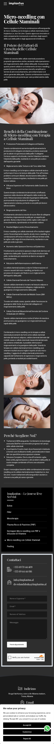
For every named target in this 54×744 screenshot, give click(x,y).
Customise (27, 732)
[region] (27, 724)
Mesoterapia (12, 518)
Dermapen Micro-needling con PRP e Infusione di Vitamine (23, 532)
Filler (9, 512)
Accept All (27, 725)
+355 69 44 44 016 (22, 571)
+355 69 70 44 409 (22, 567)
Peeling (10, 546)
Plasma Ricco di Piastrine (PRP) (21, 524)
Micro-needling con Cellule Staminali (23, 540)
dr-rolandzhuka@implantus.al (29, 584)
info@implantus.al (23, 579)
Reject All (27, 739)
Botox (9, 505)
